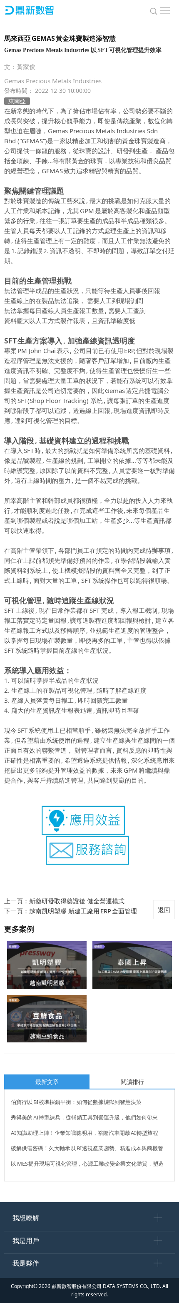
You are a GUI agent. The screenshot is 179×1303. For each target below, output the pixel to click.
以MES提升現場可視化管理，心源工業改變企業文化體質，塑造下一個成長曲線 (87, 1165)
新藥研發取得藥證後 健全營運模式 (76, 901)
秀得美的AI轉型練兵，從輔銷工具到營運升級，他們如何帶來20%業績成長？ (84, 1119)
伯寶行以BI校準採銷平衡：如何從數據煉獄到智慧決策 (76, 1102)
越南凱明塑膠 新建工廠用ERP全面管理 (83, 911)
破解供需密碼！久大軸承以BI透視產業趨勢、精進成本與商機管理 (87, 1149)
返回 (164, 909)
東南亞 (17, 101)
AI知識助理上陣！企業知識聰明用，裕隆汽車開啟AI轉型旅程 (84, 1132)
